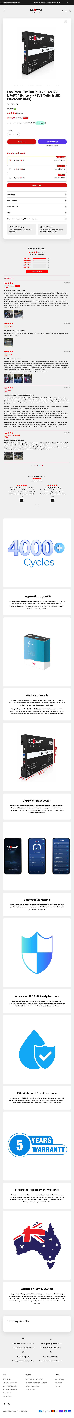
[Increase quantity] (17, 134)
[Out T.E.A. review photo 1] (8, 455)
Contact (57, 1386)
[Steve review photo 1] (8, 378)
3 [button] (37, 465)
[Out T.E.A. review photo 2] (18, 455)
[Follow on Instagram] (8, 1404)
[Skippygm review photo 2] (18, 314)
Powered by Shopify (22, 1411)
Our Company (59, 1379)
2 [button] (34, 465)
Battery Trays (7, 1396)
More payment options (52, 145)
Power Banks (7, 1393)
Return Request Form (32, 1386)
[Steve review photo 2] (18, 378)
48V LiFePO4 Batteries (10, 1389)
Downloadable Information (34, 1379)
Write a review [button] (37, 271)
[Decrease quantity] (10, 134)
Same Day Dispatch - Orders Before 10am (36, 2)
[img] (8, 283)
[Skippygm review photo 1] (8, 314)
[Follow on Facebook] (4, 1404)
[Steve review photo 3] (28, 378)
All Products (7, 1379)
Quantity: (10, 130)
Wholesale (58, 1382)
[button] (11, 113)
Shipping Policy (30, 1389)
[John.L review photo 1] (8, 342)
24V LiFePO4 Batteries (10, 1386)
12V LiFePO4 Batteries (10, 1382)
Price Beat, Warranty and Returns (36, 1382)
